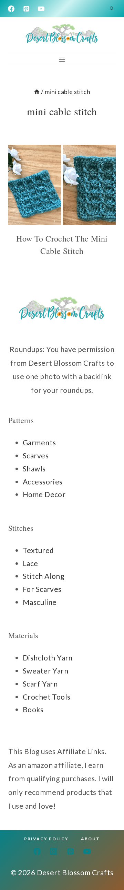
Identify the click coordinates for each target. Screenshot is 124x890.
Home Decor (44, 494)
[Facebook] (11, 8)
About (90, 838)
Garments (39, 442)
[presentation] (62, 185)
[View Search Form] (111, 8)
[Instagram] (53, 851)
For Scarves (42, 589)
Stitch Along (43, 576)
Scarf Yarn (40, 683)
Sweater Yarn (45, 670)
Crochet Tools (46, 696)
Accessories (43, 481)
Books (33, 709)
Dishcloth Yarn (48, 657)
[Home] (37, 91)
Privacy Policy (46, 838)
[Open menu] (62, 59)
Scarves (36, 455)
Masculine (40, 602)
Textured (38, 550)
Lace (30, 563)
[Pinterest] (26, 8)
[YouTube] (41, 8)
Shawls (34, 468)
